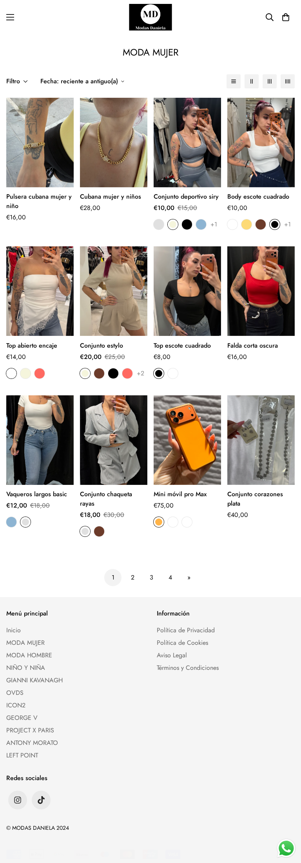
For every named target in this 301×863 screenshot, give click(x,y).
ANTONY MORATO (32, 742)
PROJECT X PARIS (30, 730)
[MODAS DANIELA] (150, 17)
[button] (286, 17)
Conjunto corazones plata (255, 499)
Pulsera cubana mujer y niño (39, 201)
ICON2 (15, 705)
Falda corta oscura (252, 345)
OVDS (15, 692)
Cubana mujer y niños (110, 196)
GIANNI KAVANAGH (34, 680)
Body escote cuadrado (258, 196)
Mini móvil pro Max (180, 494)
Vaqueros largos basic (36, 494)
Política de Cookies (182, 642)
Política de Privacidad (186, 630)
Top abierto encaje (31, 345)
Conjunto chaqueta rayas (106, 499)
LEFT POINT (22, 755)
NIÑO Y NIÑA (25, 667)
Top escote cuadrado (182, 345)
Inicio (13, 630)
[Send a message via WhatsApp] (286, 848)
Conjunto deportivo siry (186, 196)
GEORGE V (22, 717)
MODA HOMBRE (29, 655)
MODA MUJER (25, 642)
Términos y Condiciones (188, 667)
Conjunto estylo (101, 345)
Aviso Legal (172, 655)
